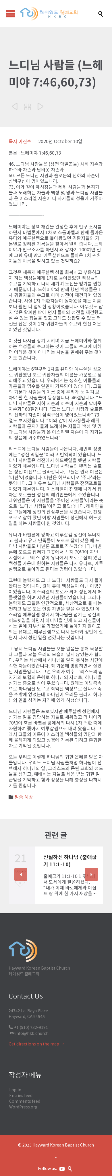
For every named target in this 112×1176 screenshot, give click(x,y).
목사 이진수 (20, 141)
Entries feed (20, 1095)
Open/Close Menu (11, 14)
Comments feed (24, 1101)
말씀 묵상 (24, 796)
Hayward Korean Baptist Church (63, 1145)
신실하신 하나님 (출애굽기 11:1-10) (70, 860)
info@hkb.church (32, 1033)
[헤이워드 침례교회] (59, 13)
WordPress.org (23, 1107)
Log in (15, 1089)
